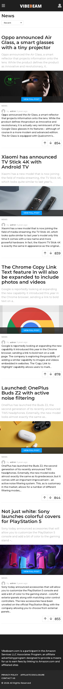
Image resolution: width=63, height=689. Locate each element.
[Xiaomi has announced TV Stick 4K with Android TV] (31, 201)
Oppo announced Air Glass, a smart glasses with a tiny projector (27, 42)
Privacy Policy (9, 675)
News (4, 106)
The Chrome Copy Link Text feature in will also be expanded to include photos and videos (30, 274)
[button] (3, 6)
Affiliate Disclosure (32, 675)
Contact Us (8, 678)
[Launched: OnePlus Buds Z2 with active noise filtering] (31, 437)
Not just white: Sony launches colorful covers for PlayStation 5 (30, 516)
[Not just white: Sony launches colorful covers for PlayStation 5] (31, 560)
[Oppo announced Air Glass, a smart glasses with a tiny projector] (31, 87)
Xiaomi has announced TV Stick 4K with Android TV (29, 162)
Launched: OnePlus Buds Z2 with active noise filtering (25, 393)
